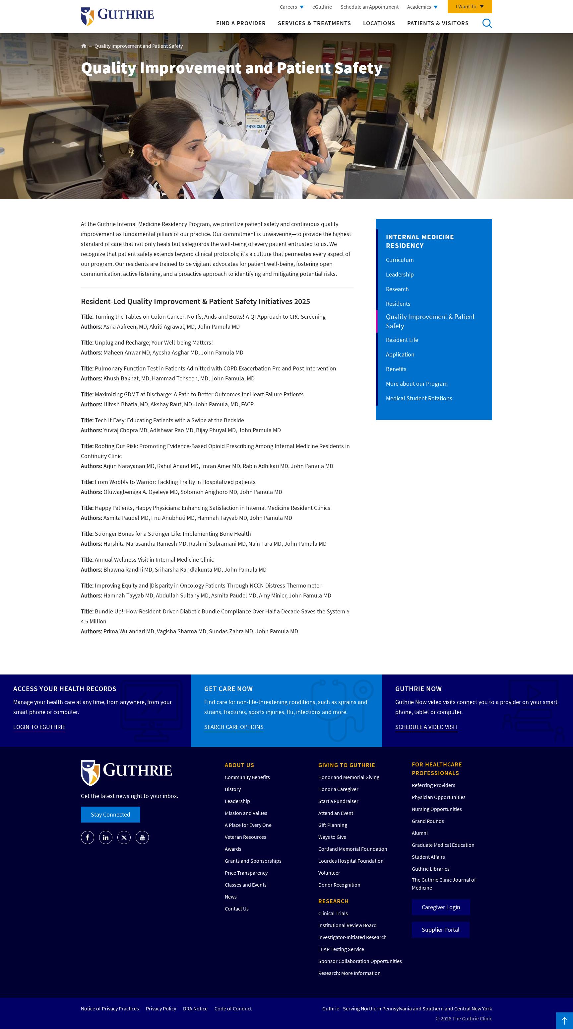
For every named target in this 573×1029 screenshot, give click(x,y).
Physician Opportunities (439, 797)
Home (84, 45)
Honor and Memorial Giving (348, 777)
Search (487, 23)
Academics (419, 6)
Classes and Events (246, 884)
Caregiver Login (441, 907)
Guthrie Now (418, 688)
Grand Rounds (428, 821)
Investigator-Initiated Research (352, 937)
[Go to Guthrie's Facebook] (87, 837)
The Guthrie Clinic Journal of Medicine (444, 883)
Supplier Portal (441, 929)
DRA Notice (195, 1008)
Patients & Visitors (438, 23)
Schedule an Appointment (370, 6)
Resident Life (402, 340)
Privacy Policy (161, 1008)
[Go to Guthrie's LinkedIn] (105, 837)
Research (397, 289)
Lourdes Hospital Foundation (351, 860)
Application (400, 354)
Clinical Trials (333, 913)
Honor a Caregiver (338, 789)
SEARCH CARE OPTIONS (234, 727)
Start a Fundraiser (338, 801)
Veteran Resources (245, 836)
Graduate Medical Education (443, 844)
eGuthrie (322, 6)
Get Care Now (228, 688)
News (231, 896)
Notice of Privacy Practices (110, 1008)
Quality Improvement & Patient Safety (430, 321)
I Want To (466, 6)
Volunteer (329, 872)
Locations (379, 23)
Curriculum (400, 260)
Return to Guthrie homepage (117, 16)
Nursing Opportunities (437, 809)
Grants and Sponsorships (253, 860)
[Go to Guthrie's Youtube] (142, 837)
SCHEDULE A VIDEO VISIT (426, 727)
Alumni (420, 833)
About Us (239, 765)
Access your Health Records (64, 688)
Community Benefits (247, 777)
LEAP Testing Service (341, 949)
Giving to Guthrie (346, 765)
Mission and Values (246, 813)
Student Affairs (428, 856)
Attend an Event (335, 813)
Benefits (396, 369)
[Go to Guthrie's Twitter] (124, 837)
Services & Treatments (314, 23)
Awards (233, 848)
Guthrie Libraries (431, 868)
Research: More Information (349, 973)
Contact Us (237, 908)
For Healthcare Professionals (437, 768)
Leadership (400, 274)
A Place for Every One (248, 825)
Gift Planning (332, 825)
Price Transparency (246, 872)
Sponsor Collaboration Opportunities (360, 961)
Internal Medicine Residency (420, 241)
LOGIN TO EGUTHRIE (39, 727)
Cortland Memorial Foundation (352, 848)
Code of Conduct (233, 1008)
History (233, 789)
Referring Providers (433, 785)
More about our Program (417, 383)
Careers (288, 6)
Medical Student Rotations (419, 398)
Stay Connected (110, 814)
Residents (398, 303)
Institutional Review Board (347, 925)
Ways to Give (332, 836)
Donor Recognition (339, 884)
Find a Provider (241, 23)
